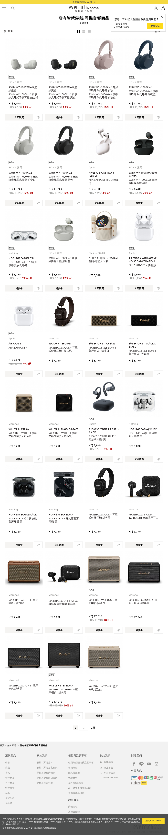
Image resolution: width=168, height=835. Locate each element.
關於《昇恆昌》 (45, 762)
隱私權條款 (51, 828)
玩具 (7, 793)
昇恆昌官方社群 (45, 783)
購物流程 (72, 806)
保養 (7, 762)
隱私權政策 (74, 772)
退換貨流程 (74, 811)
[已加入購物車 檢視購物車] (163, 8)
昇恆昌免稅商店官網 (47, 777)
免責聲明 (72, 777)
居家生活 (9, 798)
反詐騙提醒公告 (76, 783)
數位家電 (9, 788)
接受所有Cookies (153, 820)
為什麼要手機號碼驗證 (79, 788)
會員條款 (72, 767)
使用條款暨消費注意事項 (81, 762)
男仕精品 (9, 783)
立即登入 (155, 26)
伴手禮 (8, 803)
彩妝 (7, 767)
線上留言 (108, 767)
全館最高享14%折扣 (83, 2)
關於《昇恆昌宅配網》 (48, 767)
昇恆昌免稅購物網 (46, 772)
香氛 (7, 772)
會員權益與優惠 (76, 793)
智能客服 (108, 762)
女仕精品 (9, 777)
